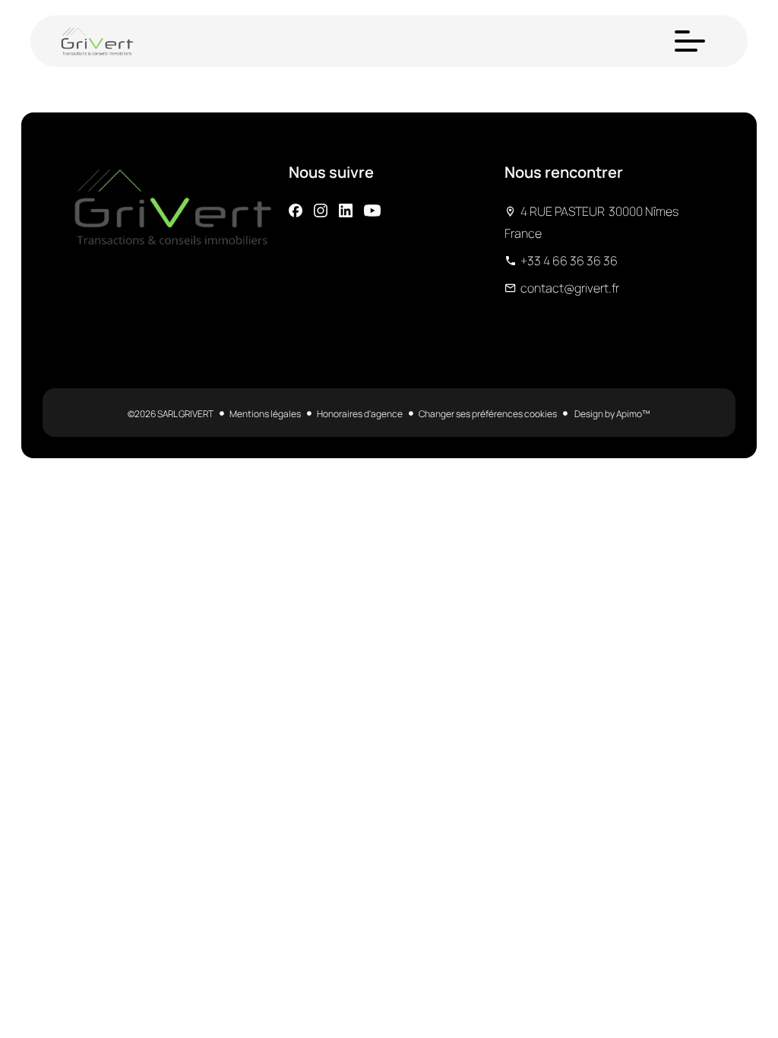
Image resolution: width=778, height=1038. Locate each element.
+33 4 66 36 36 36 (569, 260)
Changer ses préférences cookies (488, 413)
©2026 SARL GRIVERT (170, 413)
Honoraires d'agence (360, 413)
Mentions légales (265, 413)
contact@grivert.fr (569, 288)
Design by (611, 413)
